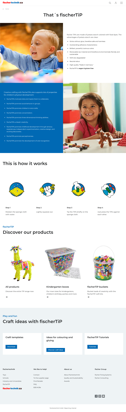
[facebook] (96, 396)
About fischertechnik (72, 375)
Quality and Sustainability (73, 378)
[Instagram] (99, 396)
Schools (5, 378)
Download (11, 347)
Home (7, 9)
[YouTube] (103, 396)
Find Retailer (38, 381)
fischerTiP (6, 384)
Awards (67, 381)
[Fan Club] (115, 3)
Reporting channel (70, 408)
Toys (4, 375)
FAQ (35, 384)
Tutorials (92, 347)
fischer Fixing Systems (103, 375)
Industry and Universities (12, 381)
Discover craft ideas (55, 350)
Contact (36, 375)
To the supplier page (41, 378)
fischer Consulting (101, 378)
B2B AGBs (37, 387)
